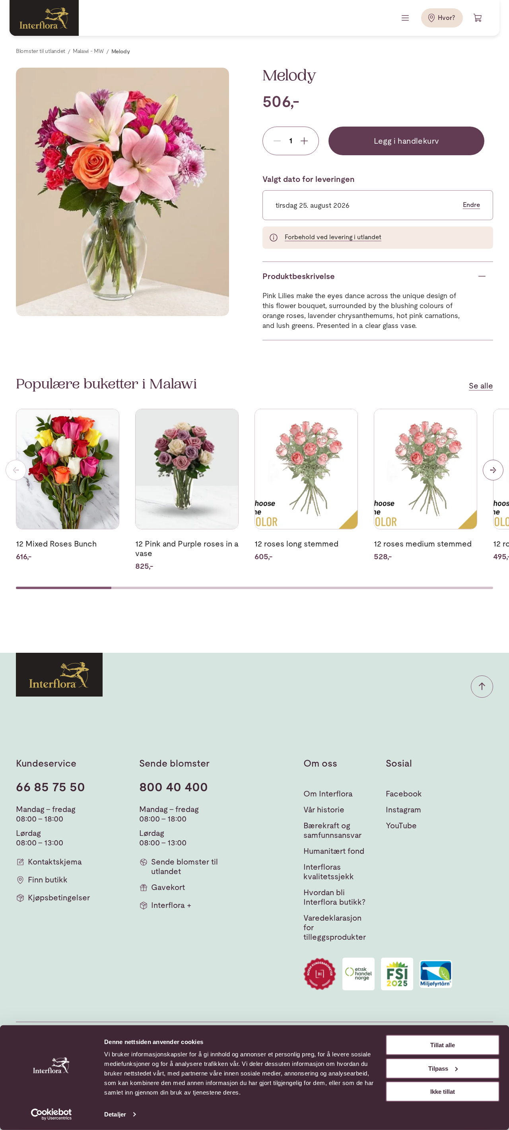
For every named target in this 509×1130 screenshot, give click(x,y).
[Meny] (406, 18)
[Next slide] (493, 470)
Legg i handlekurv (406, 141)
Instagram (403, 809)
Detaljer (115, 1114)
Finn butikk (48, 879)
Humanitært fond (333, 851)
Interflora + (171, 905)
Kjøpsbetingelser (59, 897)
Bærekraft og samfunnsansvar (332, 830)
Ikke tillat (442, 1091)
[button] (482, 686)
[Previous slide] (16, 470)
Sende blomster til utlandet (184, 866)
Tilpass (438, 1068)
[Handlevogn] (478, 17)
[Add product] (304, 141)
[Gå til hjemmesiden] (44, 18)
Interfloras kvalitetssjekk (328, 872)
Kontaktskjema (55, 861)
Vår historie (323, 809)
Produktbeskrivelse (298, 276)
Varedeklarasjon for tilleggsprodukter (334, 927)
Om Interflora (328, 793)
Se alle (481, 385)
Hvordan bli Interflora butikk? (334, 897)
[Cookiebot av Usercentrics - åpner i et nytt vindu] (51, 1114)
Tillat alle (442, 1045)
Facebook (404, 793)
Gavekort (168, 887)
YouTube (401, 825)
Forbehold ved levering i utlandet (333, 237)
